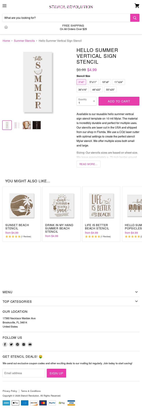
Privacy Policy (10, 391)
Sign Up (56, 373)
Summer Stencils (24, 40)
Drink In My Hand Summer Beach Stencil (59, 228)
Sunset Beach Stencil (17, 226)
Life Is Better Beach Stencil (97, 226)
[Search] (134, 18)
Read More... (88, 164)
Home (6, 40)
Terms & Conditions (31, 391)
